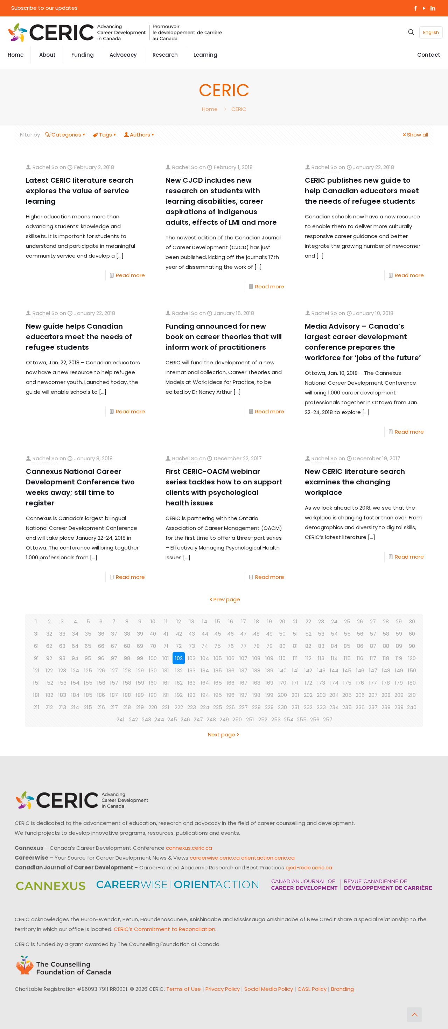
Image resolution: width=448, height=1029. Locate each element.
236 (360, 707)
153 (62, 682)
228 (256, 707)
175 (347, 682)
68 (127, 646)
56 (360, 633)
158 (127, 682)
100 (153, 658)
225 (217, 707)
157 (114, 682)
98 (127, 658)
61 (36, 646)
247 (198, 719)
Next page (221, 734)
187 (114, 695)
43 (191, 633)
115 (347, 658)
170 (282, 682)
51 (295, 633)
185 (88, 695)
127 (114, 670)
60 (412, 633)
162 (179, 682)
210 (412, 695)
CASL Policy (312, 989)
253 (276, 719)
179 (399, 682)
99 (140, 658)
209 (399, 695)
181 (36, 695)
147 (373, 670)
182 (49, 695)
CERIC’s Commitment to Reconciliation (164, 929)
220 (152, 707)
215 (88, 707)
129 (140, 670)
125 (88, 670)
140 (282, 670)
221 (165, 707)
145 (347, 670)
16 (230, 621)
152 (49, 682)
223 (191, 707)
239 (399, 707)
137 (243, 670)
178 (386, 682)
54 (334, 633)
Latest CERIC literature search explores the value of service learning (79, 190)
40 (152, 633)
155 (88, 682)
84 (334, 646)
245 (172, 719)
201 (295, 695)
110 (282, 658)
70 (153, 646)
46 (230, 633)
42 (179, 633)
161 (165, 682)
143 (321, 670)
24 (334, 621)
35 (88, 633)
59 (399, 633)
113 (321, 658)
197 (243, 695)
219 (140, 707)
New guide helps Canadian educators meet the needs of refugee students (79, 336)
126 (101, 670)
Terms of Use (183, 989)
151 (36, 682)
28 (386, 621)
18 (256, 621)
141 (295, 670)
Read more (130, 275)
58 (386, 633)
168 (256, 682)
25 (347, 621)
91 (36, 658)
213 (62, 707)
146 (360, 670)
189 (140, 695)
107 (243, 658)
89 (399, 646)
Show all (417, 134)
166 (230, 682)
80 (282, 646)
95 (88, 658)
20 (282, 621)
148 (386, 670)
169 (269, 682)
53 (321, 633)
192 (179, 695)
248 (211, 719)
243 (146, 719)
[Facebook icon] (415, 8)
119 (399, 658)
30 (412, 621)
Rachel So (45, 167)
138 (256, 670)
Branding (342, 989)
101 (165, 658)
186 (101, 695)
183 (62, 695)
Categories (66, 134)
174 (334, 682)
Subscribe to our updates (44, 8)
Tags (105, 134)
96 (101, 658)
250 (237, 719)
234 (334, 707)
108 (256, 658)
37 (114, 633)
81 (295, 646)
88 (386, 646)
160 (153, 682)
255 (302, 719)
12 (178, 621)
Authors (140, 134)
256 (315, 719)
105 (218, 658)
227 (243, 707)
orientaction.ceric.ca (268, 857)
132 (179, 670)
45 (217, 633)
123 (62, 670)
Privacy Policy (222, 989)
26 (360, 621)
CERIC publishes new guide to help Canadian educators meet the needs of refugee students (362, 190)
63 (62, 646)
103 (192, 658)
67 (114, 646)
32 (49, 633)
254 (289, 719)
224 (204, 707)
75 (217, 646)
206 (360, 695)
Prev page (227, 599)
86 (360, 646)
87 (373, 646)
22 (308, 621)
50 (282, 633)
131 (165, 670)
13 (191, 621)
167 (243, 682)
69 (140, 646)
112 (308, 658)
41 (165, 633)
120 (412, 658)
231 (295, 707)
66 (101, 646)
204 (334, 695)
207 (373, 695)
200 (282, 695)
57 (373, 633)
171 (295, 682)
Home (210, 109)
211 (36, 707)
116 (360, 658)
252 (262, 719)
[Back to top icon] (414, 1014)
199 (269, 695)
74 (204, 646)
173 (321, 682)
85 (347, 646)
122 (49, 670)
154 (75, 682)
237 (373, 707)
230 (282, 707)
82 (308, 646)
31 (36, 633)
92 (49, 658)
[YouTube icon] (424, 8)
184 (75, 695)
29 (399, 621)
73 (192, 646)
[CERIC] (115, 32)
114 (334, 658)
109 (269, 658)
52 (308, 633)
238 (386, 707)
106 (230, 658)
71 (165, 646)
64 (75, 646)
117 (373, 658)
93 (62, 658)
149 (399, 670)
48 (256, 633)
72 (179, 646)
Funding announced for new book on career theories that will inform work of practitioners (224, 336)
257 (327, 719)
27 (373, 621)
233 (321, 707)
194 (205, 695)
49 (269, 633)
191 (165, 695)
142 (308, 670)
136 (230, 670)
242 (133, 719)
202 (308, 695)
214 (75, 707)
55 (347, 633)
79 (269, 646)
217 (114, 707)
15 (217, 621)
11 (166, 621)
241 (121, 719)
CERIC (238, 109)
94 (75, 658)
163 (192, 682)
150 (412, 670)
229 (269, 707)
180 (412, 682)
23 (321, 621)
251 (250, 719)
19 (269, 621)
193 (192, 695)
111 (295, 658)
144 (334, 670)
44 (204, 633)
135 (218, 670)
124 (75, 670)
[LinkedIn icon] (432, 8)
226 (230, 707)
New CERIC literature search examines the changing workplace (355, 482)
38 (127, 633)
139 (269, 670)
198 (256, 695)
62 (49, 646)
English (431, 32)
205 (347, 695)
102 (179, 658)
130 (153, 670)
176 (360, 682)
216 (101, 707)
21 (295, 621)
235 (347, 707)
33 (62, 633)
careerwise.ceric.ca (215, 857)
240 (411, 707)
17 (243, 621)
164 (205, 682)
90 (412, 646)
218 (127, 707)
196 (230, 695)
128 (127, 670)
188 (127, 695)
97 (114, 658)
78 (256, 646)
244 (159, 719)
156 (101, 682)
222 (179, 707)
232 (308, 707)
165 (218, 682)
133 (192, 670)
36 (101, 633)
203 (321, 695)
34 (75, 633)
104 (205, 658)
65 (88, 646)
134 (205, 670)
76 (230, 646)
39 (140, 633)
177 (373, 682)
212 (49, 707)
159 (140, 682)
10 (152, 621)
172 (308, 682)
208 (386, 695)
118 (386, 658)
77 (243, 646)
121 (36, 670)
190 (153, 695)
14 (204, 621)
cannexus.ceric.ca (189, 848)
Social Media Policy (268, 989)
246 (185, 719)
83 (321, 646)
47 (243, 633)
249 (224, 719)
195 (218, 695)
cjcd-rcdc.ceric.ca (309, 867)
